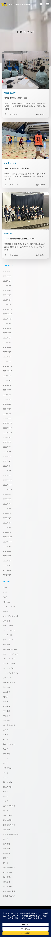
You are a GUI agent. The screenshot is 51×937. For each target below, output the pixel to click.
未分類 (5, 772)
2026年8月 (7, 271)
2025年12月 (8, 309)
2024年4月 (7, 404)
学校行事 (6, 715)
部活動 (5, 862)
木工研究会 (7, 768)
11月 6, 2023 (12, 114)
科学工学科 (7, 820)
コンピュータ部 (9, 630)
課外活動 (6, 848)
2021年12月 (8, 537)
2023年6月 (7, 451)
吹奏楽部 (6, 706)
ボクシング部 (8, 668)
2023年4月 (7, 461)
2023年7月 (7, 447)
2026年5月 (7, 285)
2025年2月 (7, 356)
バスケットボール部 (11, 654)
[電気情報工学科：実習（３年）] (25, 70)
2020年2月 (7, 560)
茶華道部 (6, 843)
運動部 (5, 858)
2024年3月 (7, 409)
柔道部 (5, 777)
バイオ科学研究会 (10, 649)
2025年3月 (7, 352)
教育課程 (6, 753)
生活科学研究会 (9, 806)
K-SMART (7, 611)
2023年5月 (7, 456)
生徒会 (5, 801)
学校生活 (6, 711)
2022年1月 (7, 532)
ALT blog (6, 602)
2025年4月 (7, 347)
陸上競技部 (7, 886)
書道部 (5, 763)
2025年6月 (7, 337)
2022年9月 (7, 494)
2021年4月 (7, 551)
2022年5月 (7, 513)
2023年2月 (7, 470)
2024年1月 (7, 418)
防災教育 (6, 881)
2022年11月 (8, 485)
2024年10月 (8, 375)
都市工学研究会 (9, 867)
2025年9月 (7, 323)
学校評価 (6, 720)
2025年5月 (7, 342)
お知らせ (6, 621)
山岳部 (5, 730)
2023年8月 (7, 442)
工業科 (5, 734)
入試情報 (6, 692)
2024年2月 (7, 413)
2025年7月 (7, 333)
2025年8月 (7, 328)
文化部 (5, 758)
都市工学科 (8, 233)
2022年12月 (8, 480)
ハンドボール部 (10, 163)
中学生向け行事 (9, 682)
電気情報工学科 (10, 93)
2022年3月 (7, 522)
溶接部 (5, 796)
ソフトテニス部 (9, 639)
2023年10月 (8, 432)
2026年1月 (7, 304)
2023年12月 (8, 423)
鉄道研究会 (7, 877)
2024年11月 (8, 371)
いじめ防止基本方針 (11, 616)
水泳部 (5, 791)
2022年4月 (7, 518)
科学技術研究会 (9, 825)
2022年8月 (7, 499)
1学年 (5, 587)
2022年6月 (7, 508)
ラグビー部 (7, 677)
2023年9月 (7, 437)
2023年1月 (7, 475)
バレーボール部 (9, 658)
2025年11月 (8, 314)
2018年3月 (7, 570)
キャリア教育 (8, 625)
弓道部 (5, 739)
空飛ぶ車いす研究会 (11, 834)
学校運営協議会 (9, 725)
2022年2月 (7, 527)
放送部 (5, 749)
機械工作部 (7, 782)
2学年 (5, 592)
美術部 (5, 839)
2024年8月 (7, 385)
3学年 (5, 597)
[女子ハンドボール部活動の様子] (25, 140)
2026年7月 (7, 276)
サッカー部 (7, 635)
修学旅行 (6, 687)
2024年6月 (7, 394)
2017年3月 (7, 575)
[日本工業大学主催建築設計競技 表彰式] (25, 210)
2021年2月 (7, 556)
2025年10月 (8, 318)
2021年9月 (7, 546)
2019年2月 (7, 565)
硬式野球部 (7, 815)
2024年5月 (7, 399)
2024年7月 (7, 390)
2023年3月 (7, 466)
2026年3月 (7, 295)
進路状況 (6, 853)
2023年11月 (8, 428)
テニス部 (6, 644)
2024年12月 (8, 366)
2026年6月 (7, 281)
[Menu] (48, 4)
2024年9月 (7, 380)
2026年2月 (7, 300)
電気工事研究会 (9, 891)
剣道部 (5, 696)
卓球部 (5, 701)
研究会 (5, 810)
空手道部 (6, 829)
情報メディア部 (9, 744)
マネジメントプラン (11, 673)
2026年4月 (7, 290)
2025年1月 (7, 361)
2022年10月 (8, 489)
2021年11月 (8, 541)
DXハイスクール (9, 606)
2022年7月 (7, 504)
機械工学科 (7, 787)
